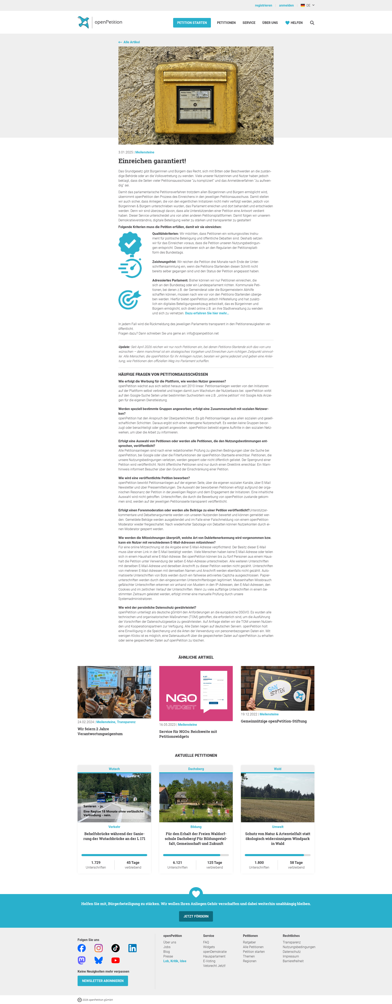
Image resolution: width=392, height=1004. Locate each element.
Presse (168, 956)
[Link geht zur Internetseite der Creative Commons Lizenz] (80, 1000)
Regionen (249, 961)
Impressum (291, 956)
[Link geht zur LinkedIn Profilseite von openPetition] (132, 948)
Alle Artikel (132, 42)
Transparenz (126, 722)
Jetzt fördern (196, 916)
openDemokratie (215, 952)
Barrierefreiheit (293, 961)
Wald (277, 769)
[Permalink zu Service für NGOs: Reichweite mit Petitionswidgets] (196, 720)
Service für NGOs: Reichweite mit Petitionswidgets (188, 734)
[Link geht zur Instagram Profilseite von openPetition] (99, 948)
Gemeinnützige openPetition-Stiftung (274, 721)
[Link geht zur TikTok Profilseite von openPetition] (115, 948)
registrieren (263, 5)
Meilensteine (144, 152)
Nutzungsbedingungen (299, 947)
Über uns (169, 942)
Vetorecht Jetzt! (214, 966)
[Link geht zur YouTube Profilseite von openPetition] (115, 960)
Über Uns (270, 23)
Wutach (114, 769)
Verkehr (114, 827)
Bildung (196, 827)
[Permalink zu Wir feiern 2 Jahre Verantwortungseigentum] (114, 717)
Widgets (209, 947)
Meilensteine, (106, 722)
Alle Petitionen (253, 947)
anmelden (286, 5)
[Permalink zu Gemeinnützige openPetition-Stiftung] (277, 709)
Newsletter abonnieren (103, 981)
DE (307, 5)
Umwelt (277, 827)
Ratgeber (249, 942)
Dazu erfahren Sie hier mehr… (207, 313)
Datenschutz (292, 952)
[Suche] (312, 22)
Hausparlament (214, 956)
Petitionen (226, 23)
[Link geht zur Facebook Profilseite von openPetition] (82, 948)
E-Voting (209, 961)
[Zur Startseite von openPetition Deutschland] (100, 22)
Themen (249, 956)
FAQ (206, 942)
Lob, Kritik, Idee (174, 961)
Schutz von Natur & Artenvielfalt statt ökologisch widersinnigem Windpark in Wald (277, 838)
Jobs (166, 947)
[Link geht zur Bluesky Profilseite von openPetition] (99, 960)
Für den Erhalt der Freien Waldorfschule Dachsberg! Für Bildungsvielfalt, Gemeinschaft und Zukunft (196, 838)
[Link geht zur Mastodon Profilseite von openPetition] (82, 960)
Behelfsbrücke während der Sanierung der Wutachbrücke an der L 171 (114, 836)
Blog (166, 952)
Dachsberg (196, 769)
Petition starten (192, 23)
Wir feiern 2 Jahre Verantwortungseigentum (100, 731)
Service (249, 23)
